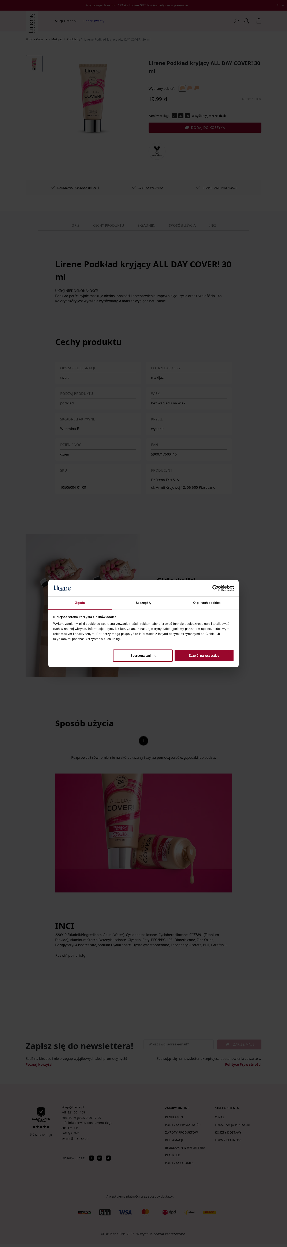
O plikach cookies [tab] (206, 602)
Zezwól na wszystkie (204, 655)
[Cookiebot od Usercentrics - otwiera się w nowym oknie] (215, 588)
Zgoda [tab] (80, 602)
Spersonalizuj (140, 655)
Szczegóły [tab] (144, 602)
